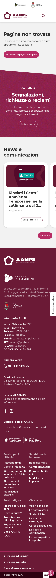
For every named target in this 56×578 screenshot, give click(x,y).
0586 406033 (17, 335)
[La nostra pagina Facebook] (5, 411)
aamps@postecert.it (22, 342)
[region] (28, 193)
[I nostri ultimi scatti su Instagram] (11, 411)
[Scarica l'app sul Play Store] (32, 440)
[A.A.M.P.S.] (15, 15)
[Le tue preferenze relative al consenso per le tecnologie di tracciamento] (53, 304)
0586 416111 (22, 331)
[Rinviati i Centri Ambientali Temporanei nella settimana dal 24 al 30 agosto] (25, 176)
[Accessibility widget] (51, 573)
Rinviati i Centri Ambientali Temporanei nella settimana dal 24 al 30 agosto (25, 201)
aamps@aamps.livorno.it (27, 338)
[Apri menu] (43, 16)
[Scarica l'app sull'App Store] (13, 440)
